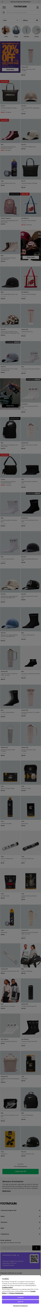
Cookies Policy (7, 1287)
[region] (20, 1292)
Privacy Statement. (16, 1293)
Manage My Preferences (20, 1305)
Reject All (20, 1301)
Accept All (20, 1297)
